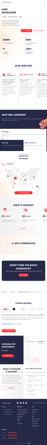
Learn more (11, 388)
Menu (44, 2)
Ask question (40, 341)
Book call (23, 228)
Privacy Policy (35, 421)
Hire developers (39, 30)
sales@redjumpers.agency (39, 402)
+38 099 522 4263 (8, 412)
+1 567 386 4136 (8, 414)
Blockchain (19, 416)
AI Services (19, 423)
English (28, 443)
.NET (18, 421)
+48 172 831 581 (8, 409)
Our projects (35, 409)
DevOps (19, 419)
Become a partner (36, 419)
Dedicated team (21, 414)
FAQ (33, 416)
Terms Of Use (35, 423)
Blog (33, 414)
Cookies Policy (35, 425)
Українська (21, 443)
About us (34, 412)
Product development (22, 409)
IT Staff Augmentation (22, 412)
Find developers (30, 341)
